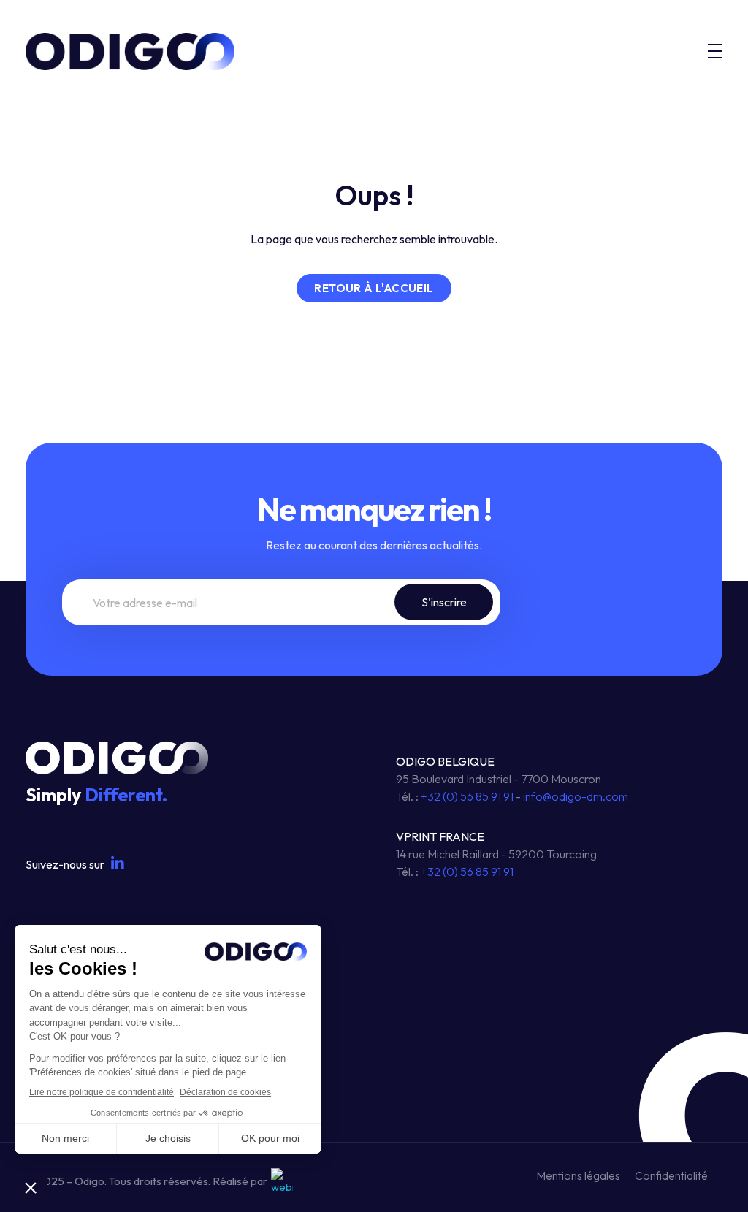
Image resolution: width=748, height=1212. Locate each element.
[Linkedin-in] (117, 863)
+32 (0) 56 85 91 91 (467, 796)
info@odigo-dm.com (575, 796)
